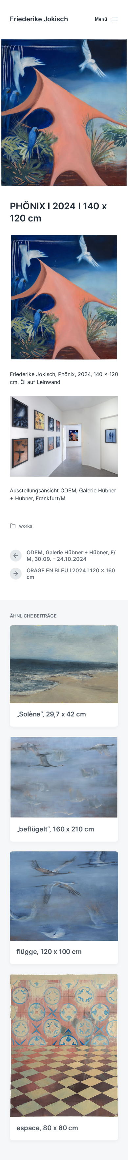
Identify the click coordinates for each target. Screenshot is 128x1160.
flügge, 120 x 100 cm (49, 952)
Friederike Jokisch (39, 19)
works (25, 526)
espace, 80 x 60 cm (47, 1128)
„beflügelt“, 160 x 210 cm (55, 829)
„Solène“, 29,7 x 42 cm (51, 714)
